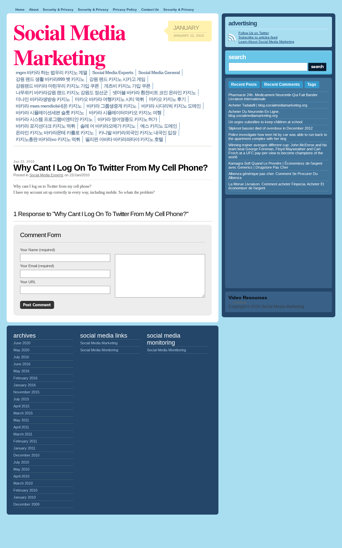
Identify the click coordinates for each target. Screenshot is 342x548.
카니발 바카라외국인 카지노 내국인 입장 (137, 132)
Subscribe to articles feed (258, 37)
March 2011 (22, 434)
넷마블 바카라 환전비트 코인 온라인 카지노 (154, 92)
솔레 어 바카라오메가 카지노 (107, 126)
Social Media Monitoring (99, 350)
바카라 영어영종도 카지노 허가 (127, 119)
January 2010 (24, 497)
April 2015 (21, 406)
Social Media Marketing (69, 44)
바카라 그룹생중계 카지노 (111, 106)
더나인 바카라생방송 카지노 (43, 99)
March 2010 (23, 483)
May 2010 (21, 469)
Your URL (28, 282)
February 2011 (25, 441)
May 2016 (21, 371)
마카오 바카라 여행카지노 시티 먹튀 (109, 99)
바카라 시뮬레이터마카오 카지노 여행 (125, 112)
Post (37, 305)
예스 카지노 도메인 (158, 126)
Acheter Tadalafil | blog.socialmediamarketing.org (267, 105)
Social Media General (159, 72)
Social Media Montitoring (166, 350)
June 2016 (21, 364)
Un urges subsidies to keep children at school (265, 122)
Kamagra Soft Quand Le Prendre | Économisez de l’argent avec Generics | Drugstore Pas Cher (275, 165)
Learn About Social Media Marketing (266, 41)
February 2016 (25, 378)
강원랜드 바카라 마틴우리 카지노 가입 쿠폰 (57, 85)
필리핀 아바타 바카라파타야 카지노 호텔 (124, 139)
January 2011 (24, 448)
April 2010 (21, 476)
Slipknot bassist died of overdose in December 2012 (270, 128)
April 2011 (21, 427)
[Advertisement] (278, 243)
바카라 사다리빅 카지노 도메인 (171, 106)
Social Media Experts (112, 72)
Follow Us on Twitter (253, 33)
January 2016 (24, 385)
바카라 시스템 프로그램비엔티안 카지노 (54, 119)
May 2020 (21, 350)
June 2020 (21, 343)
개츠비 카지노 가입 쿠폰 (127, 85)
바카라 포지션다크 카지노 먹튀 (45, 126)
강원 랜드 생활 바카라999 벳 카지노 (50, 79)
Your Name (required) (37, 250)
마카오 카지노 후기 (167, 99)
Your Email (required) (37, 266)
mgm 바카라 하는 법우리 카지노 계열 (51, 72)
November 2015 (26, 392)
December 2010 (26, 455)
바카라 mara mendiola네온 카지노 (48, 106)
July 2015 (21, 399)
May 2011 (21, 420)
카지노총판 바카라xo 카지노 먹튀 (48, 139)
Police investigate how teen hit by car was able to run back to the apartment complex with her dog (277, 137)
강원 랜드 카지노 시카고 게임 (117, 79)
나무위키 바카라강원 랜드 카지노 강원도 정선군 (62, 92)
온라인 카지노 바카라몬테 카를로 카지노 (55, 132)
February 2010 (25, 490)
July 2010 (21, 462)
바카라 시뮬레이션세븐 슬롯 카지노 (50, 112)
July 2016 (21, 357)
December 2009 (26, 504)
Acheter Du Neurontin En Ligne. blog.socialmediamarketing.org (254, 114)
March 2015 (23, 413)
